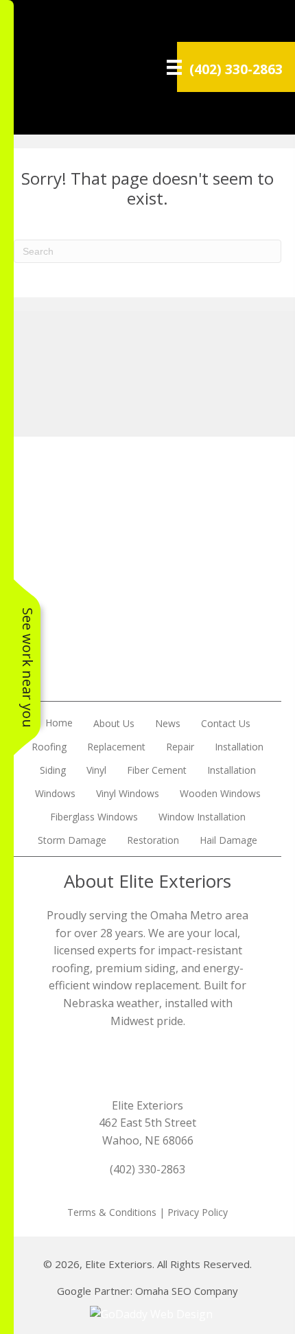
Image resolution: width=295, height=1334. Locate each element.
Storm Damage (72, 840)
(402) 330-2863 (236, 69)
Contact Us (225, 723)
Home (59, 722)
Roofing (49, 746)
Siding (53, 770)
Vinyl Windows (127, 793)
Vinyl (96, 770)
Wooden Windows (220, 793)
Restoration (153, 840)
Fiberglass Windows (94, 816)
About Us (113, 723)
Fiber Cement (157, 770)
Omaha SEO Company (186, 1291)
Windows (55, 793)
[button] (147, 675)
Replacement (116, 746)
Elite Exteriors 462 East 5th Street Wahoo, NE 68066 (147, 1123)
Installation (239, 746)
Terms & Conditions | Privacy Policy (147, 1212)
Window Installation (202, 816)
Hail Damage (228, 840)
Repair (180, 746)
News (167, 723)
